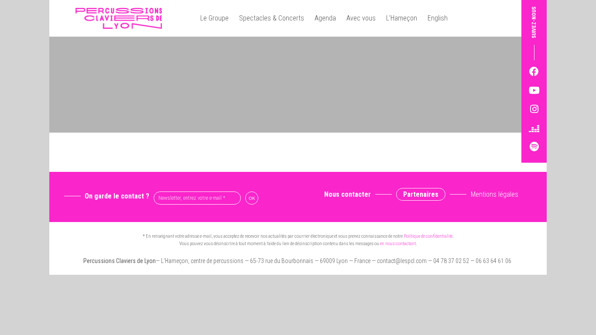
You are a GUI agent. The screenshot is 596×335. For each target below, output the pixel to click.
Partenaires (420, 194)
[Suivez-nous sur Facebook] (534, 72)
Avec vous (361, 18)
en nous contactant (398, 243)
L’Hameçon (401, 18)
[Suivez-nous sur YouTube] (534, 90)
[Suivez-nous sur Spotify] (534, 147)
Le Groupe (214, 18)
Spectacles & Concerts (271, 18)
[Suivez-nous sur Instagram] (534, 109)
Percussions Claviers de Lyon (122, 18)
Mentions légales (494, 194)
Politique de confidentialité (428, 236)
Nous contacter (347, 194)
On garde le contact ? (117, 196)
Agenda (325, 18)
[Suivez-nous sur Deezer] (534, 128)
